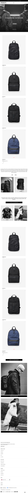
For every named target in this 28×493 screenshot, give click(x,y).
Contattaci (2, 450)
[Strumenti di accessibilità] (25, 492)
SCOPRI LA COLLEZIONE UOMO (14, 202)
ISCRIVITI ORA (2, 446)
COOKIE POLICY (2, 462)
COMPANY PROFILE (3, 470)
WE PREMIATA (2, 473)
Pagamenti (2, 453)
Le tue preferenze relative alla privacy (12, 487)
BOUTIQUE (2, 471)
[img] (1, 488)
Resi (1, 455)
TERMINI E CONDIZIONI (3, 464)
